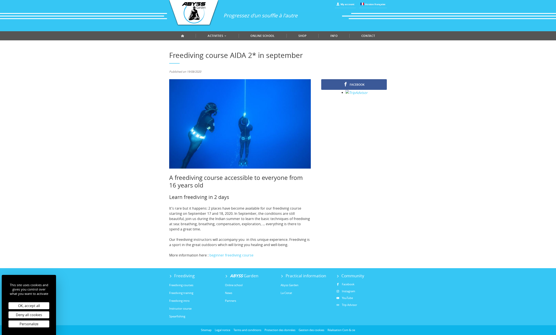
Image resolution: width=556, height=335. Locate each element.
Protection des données (280, 330)
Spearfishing (177, 316)
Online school (262, 36)
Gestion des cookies (311, 330)
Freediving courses (181, 285)
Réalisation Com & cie (341, 330)
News (228, 293)
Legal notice (222, 330)
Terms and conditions (247, 330)
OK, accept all (29, 305)
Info (334, 36)
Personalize (29, 324)
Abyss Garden (289, 285)
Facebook (356, 85)
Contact (368, 36)
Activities (216, 36)
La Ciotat (286, 293)
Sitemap (206, 330)
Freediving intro (179, 301)
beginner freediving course (231, 255)
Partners (230, 301)
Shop (302, 36)
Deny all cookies (29, 314)
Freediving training (181, 293)
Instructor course (180, 308)
